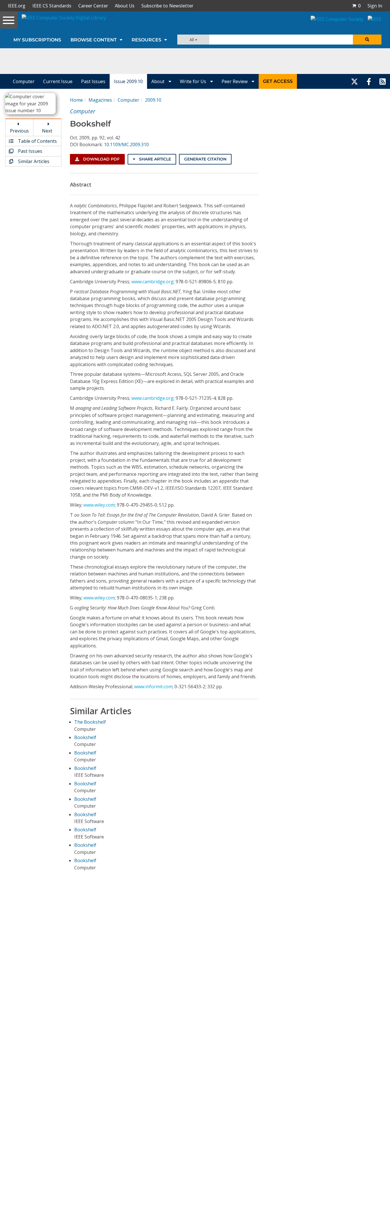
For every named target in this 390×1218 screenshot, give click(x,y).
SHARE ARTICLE (154, 159)
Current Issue (58, 81)
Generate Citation (205, 159)
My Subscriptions (37, 40)
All (192, 39)
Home (76, 100)
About (158, 81)
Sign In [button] (374, 6)
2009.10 (153, 100)
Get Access (278, 81)
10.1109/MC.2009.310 (126, 144)
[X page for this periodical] (354, 81)
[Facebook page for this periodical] (368, 81)
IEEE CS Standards (51, 6)
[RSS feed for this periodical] (382, 81)
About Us (124, 6)
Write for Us (193, 81)
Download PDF (101, 159)
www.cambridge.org (152, 281)
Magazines (100, 100)
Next (47, 131)
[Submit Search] (367, 40)
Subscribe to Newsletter (167, 6)
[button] (356, 5)
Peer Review (235, 81)
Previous (19, 131)
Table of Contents (37, 141)
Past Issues (93, 81)
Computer (24, 81)
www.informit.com (153, 686)
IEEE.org (16, 6)
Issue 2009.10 (128, 81)
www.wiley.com (99, 505)
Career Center (93, 6)
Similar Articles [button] (33, 161)
